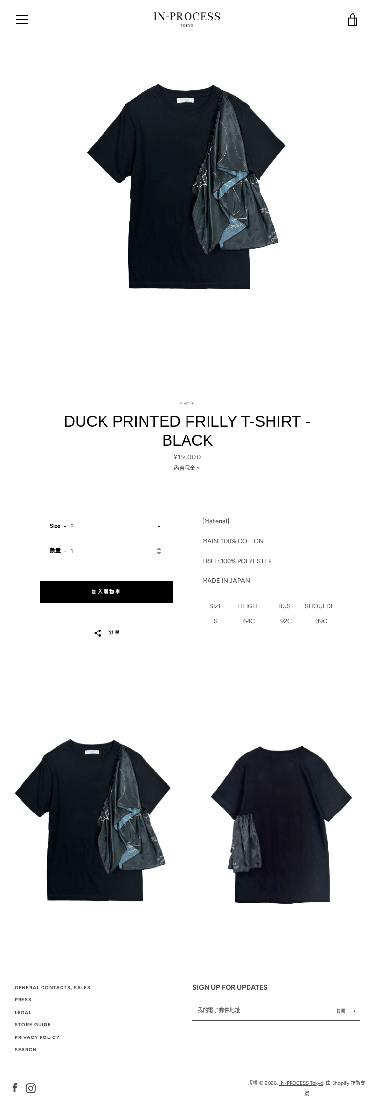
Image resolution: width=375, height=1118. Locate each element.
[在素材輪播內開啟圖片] (188, 197)
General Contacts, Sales (53, 987)
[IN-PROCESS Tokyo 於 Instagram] (31, 1087)
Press (23, 999)
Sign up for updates (230, 987)
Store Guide (33, 1024)
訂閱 (342, 1010)
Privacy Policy (37, 1037)
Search (26, 1049)
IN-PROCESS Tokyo (301, 1083)
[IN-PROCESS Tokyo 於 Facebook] (15, 1087)
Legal (23, 1012)
